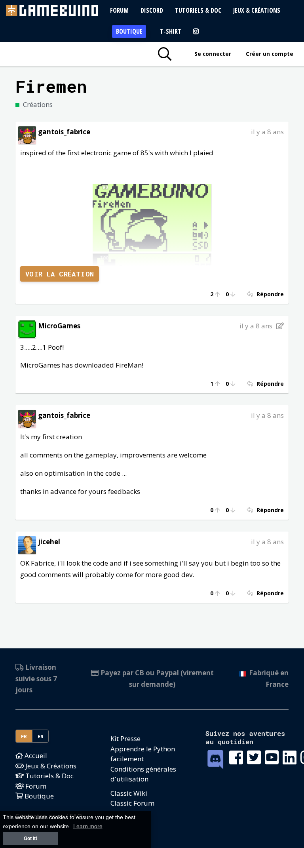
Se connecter (212, 53)
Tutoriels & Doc (198, 10)
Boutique (129, 31)
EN (41, 736)
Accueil (35, 755)
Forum (119, 10)
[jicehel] (27, 544)
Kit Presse (125, 738)
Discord (152, 10)
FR (24, 736)
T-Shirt (170, 31)
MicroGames (59, 325)
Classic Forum (132, 803)
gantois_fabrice (64, 131)
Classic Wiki (128, 793)
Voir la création (59, 273)
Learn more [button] (88, 826)
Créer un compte (269, 53)
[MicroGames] (27, 328)
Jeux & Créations (256, 10)
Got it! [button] (30, 838)
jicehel (49, 541)
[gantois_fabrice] (27, 134)
